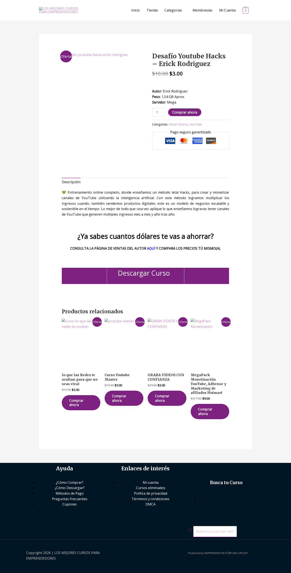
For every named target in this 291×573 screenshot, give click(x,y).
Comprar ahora (184, 112)
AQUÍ (151, 248)
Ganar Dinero (178, 124)
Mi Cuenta (227, 10)
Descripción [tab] (71, 182)
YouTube (195, 124)
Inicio (135, 10)
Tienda (152, 10)
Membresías (202, 10)
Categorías (173, 10)
